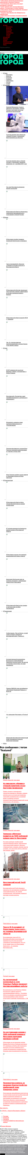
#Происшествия (8, 41)
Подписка (6, 1119)
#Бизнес (5, 39)
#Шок (5, 44)
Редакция (6, 1117)
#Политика (6, 37)
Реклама (5, 1116)
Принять (3, 1154)
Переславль (9, 33)
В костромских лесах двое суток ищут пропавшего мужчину (11, 4)
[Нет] (5, 1154)
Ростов (8, 34)
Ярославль (9, 27)
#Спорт (5, 40)
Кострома (9, 30)
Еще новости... (4, 1108)
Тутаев (8, 36)
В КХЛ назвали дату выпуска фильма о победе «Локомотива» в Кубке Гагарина (12, 7)
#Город (5, 25)
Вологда (8, 28)
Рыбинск (9, 31)
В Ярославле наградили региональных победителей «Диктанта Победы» (11, 1)
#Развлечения (7, 43)
